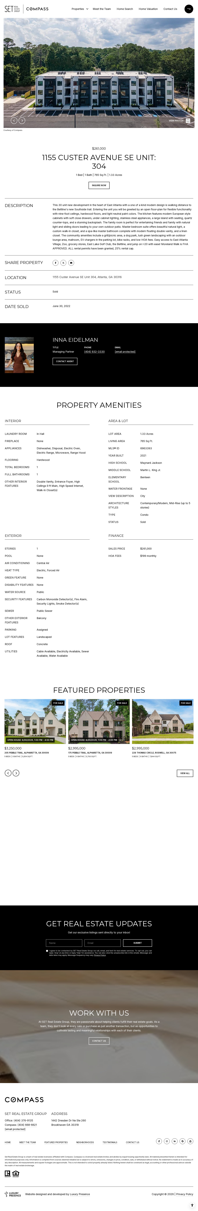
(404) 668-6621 (27, 1124)
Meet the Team (102, 8)
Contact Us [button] (99, 1041)
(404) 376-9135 (23, 1120)
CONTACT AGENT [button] (65, 361)
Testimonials (110, 1142)
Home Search (125, 8)
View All (185, 773)
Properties (78, 8)
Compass (78, 1157)
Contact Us (132, 1142)
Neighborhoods (85, 1142)
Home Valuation (148, 8)
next (22, 120)
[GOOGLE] (182, 1141)
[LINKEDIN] (175, 1141)
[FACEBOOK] (159, 1141)
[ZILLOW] (190, 1141)
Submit (137, 943)
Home (8, 1142)
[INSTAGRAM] (167, 1141)
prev (14, 120)
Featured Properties (56, 1142)
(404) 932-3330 (94, 351)
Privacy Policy (100, 955)
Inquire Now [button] (99, 185)
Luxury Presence (80, 1194)
